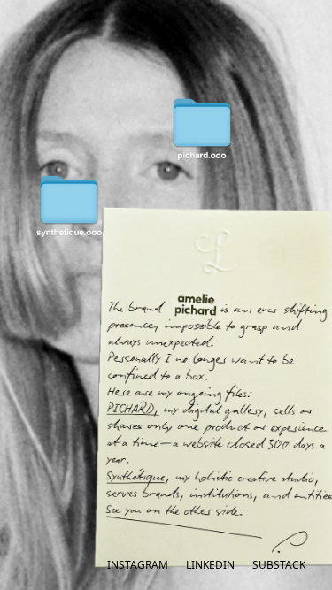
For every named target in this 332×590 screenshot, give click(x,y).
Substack (278, 565)
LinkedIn (210, 565)
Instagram (137, 565)
